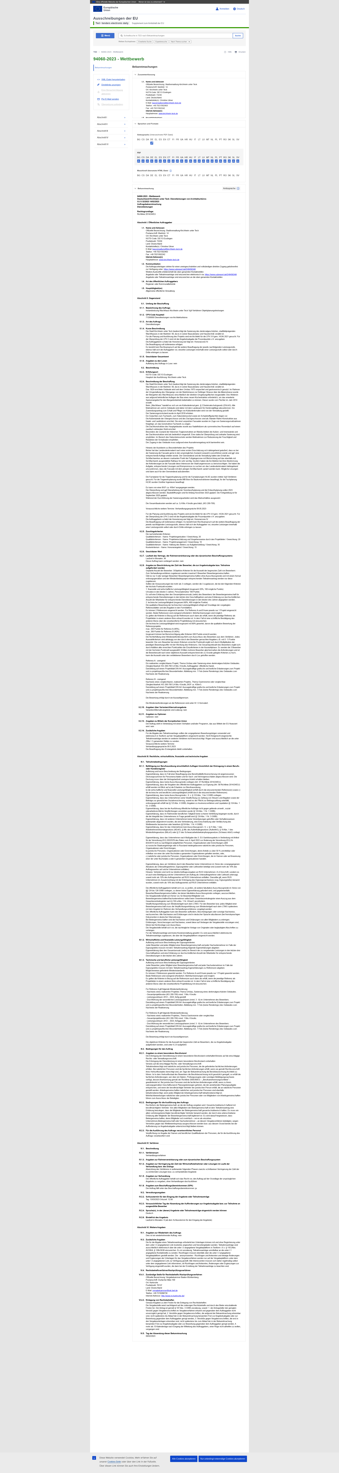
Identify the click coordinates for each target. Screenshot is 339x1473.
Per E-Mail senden (110, 99)
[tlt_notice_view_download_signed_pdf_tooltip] (151, 143)
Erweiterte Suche (144, 42)
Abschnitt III (102, 131)
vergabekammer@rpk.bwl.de (165, 1290)
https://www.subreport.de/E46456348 (180, 269)
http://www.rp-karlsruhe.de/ (172, 1296)
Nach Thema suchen (179, 42)
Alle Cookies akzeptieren (184, 1459)
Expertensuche (161, 42)
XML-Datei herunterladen (113, 79)
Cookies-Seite (114, 1462)
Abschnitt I (102, 117)
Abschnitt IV (102, 137)
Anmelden (224, 9)
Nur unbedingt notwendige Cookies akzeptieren (222, 1459)
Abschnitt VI (102, 144)
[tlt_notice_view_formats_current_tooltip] (238, 188)
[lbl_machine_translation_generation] (171, 171)
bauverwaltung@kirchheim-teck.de (166, 103)
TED (95, 52)
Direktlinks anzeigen (111, 85)
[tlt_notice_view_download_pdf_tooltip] (138, 161)
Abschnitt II (102, 124)
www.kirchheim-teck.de (168, 113)
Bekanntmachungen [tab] (103, 67)
